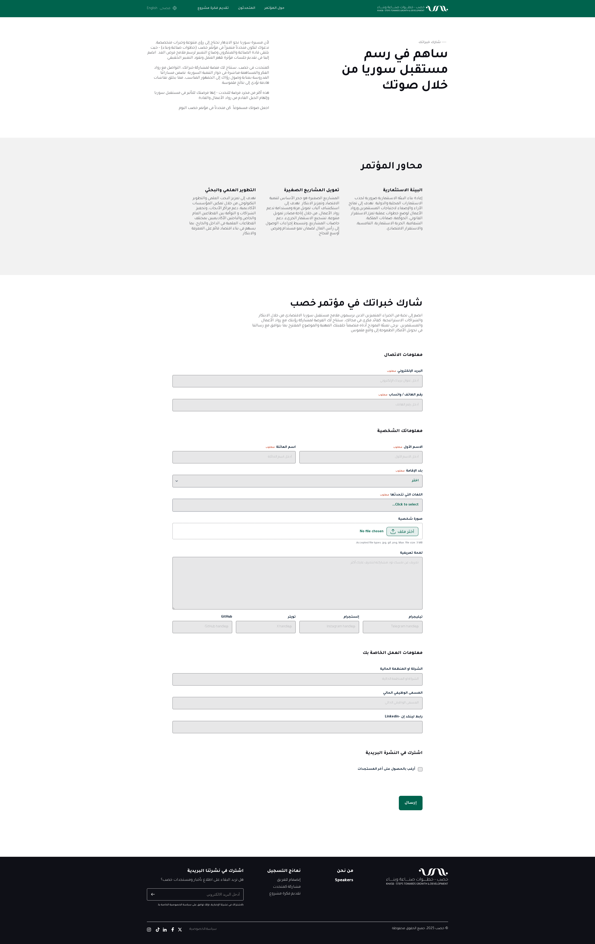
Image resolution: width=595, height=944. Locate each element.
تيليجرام (416, 617)
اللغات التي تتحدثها (401, 495)
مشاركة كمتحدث (287, 887)
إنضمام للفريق (289, 880)
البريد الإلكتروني (405, 371)
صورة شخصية (410, 519)
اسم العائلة (281, 447)
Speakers (344, 880)
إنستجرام (351, 617)
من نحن (345, 871)
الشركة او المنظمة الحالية (401, 669)
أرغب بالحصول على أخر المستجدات (386, 769)
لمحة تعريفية (411, 553)
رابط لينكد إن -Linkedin (404, 717)
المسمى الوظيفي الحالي (403, 693)
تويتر (292, 617)
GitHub (226, 617)
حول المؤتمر (274, 8)
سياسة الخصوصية (203, 929)
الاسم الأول (408, 447)
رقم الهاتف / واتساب (400, 395)
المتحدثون (246, 8)
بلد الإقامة (409, 471)
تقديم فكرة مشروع (213, 8)
